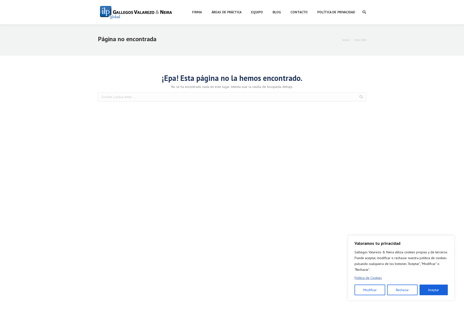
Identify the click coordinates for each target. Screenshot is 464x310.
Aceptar (433, 290)
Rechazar (402, 290)
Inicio (345, 40)
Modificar (370, 290)
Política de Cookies (368, 278)
